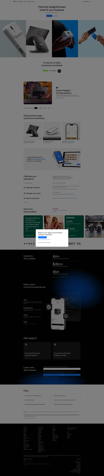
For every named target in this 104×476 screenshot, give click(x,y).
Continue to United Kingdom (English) (44, 239)
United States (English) (42, 237)
